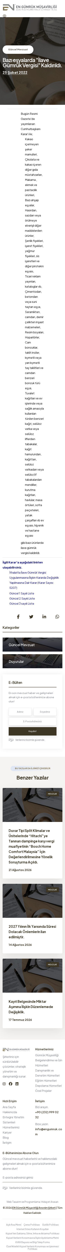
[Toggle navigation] (4, 16)
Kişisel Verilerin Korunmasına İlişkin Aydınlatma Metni (32, 1238)
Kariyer (7, 1132)
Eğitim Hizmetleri (46, 1080)
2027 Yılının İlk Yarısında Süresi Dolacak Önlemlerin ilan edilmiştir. (32, 931)
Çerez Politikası (32, 1224)
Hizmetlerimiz (11, 1127)
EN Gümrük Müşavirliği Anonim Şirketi (34, 1207)
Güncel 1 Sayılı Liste (21, 593)
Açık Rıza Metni (13, 1224)
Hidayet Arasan (49, 1201)
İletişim (7, 1142)
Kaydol (32, 731)
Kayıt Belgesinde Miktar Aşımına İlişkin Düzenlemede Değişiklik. (31, 1006)
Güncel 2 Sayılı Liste (22, 598)
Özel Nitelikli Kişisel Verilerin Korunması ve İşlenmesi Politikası (32, 1247)
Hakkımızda (10, 1112)
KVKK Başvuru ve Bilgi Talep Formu (32, 1242)
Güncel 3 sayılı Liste (21, 603)
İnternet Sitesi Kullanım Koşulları (32, 1229)
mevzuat (52, 794)
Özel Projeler (43, 1091)
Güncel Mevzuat (18, 49)
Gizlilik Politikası (50, 1224)
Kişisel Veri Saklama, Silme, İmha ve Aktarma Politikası (32, 1233)
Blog (6, 1137)
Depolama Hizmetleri (48, 1085)
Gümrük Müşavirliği (47, 1055)
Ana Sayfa (9, 1107)
